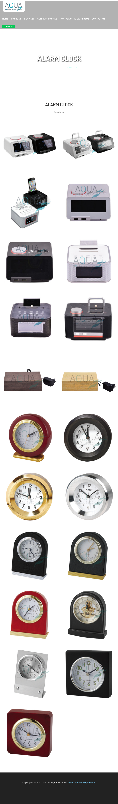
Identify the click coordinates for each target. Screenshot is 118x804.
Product (16, 18)
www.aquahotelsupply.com (82, 782)
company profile (47, 18)
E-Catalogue (81, 18)
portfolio (66, 18)
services (29, 18)
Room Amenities (55, 67)
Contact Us (98, 18)
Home (5, 18)
